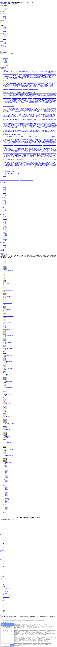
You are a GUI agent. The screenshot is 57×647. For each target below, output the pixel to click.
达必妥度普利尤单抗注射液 (24, 630)
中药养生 (4, 36)
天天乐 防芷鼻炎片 (6, 283)
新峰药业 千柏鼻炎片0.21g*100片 (34, 96)
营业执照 (19, 620)
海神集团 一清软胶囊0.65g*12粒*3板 (44, 100)
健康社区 (6, 3)
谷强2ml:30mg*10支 (52, 76)
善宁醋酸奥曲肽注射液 (29, 633)
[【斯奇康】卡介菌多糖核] (5, 461)
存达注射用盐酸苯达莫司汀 (29, 632)
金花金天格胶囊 (25, 640)
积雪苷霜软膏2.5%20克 (45, 95)
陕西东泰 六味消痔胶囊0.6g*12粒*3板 (27, 148)
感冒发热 (4, 119)
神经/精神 (43, 119)
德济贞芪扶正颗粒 (20, 627)
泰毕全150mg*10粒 (35, 99)
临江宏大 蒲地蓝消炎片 (7, 348)
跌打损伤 (4, 92)
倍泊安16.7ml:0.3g (34, 75)
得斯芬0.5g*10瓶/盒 (43, 74)
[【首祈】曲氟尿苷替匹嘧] (5, 308)
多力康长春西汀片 (34, 634)
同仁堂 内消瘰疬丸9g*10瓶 (27, 150)
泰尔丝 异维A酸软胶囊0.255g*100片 (15, 150)
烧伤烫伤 (8, 92)
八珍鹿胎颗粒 (40, 639)
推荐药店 (10, 3)
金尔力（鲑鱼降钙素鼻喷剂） (23, 161)
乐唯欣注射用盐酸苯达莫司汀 (41, 632)
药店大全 (4, 29)
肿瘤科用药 (6, 120)
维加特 (38, 637)
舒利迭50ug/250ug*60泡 (36, 95)
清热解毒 (19, 92)
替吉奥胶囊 (42, 637)
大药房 (1, 180)
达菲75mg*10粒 (38, 94)
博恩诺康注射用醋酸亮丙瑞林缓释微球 (29, 644)
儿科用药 (28, 119)
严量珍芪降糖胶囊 (36, 643)
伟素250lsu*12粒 (26, 83)
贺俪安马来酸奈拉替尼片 (39, 638)
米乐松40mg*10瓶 (8, 74)
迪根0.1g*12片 (5, 99)
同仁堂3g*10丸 (24, 98)
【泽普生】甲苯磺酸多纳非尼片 (15, 640)
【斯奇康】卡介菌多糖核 (7, 462)
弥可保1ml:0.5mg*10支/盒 (16, 71)
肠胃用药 (8, 106)
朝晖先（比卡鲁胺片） (33, 161)
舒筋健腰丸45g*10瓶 (10, 156)
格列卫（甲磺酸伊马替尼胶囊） (33, 165)
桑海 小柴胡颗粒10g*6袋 (11, 102)
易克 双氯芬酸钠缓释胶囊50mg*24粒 (15, 99)
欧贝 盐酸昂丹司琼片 (7, 322)
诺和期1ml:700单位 (14, 89)
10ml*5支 (17, 82)
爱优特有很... (5, 65)
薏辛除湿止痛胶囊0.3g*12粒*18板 (45, 154)
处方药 (6, 514)
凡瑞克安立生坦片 (52, 644)
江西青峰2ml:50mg (41, 71)
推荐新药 (2, 586)
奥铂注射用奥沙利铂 (30, 638)
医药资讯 (4, 42)
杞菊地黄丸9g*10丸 (36, 156)
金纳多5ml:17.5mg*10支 (11, 85)
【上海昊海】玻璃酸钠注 (7, 368)
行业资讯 (4, 28)
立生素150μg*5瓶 (26, 86)
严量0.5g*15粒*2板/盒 (45, 153)
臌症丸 (35, 163)
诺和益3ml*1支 (19, 85)
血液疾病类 (15, 120)
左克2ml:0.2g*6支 (53, 87)
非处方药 (6, 515)
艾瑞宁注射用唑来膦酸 (23, 164)
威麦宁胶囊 (7, 162)
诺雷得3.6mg (22, 78)
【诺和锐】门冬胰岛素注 (7, 394)
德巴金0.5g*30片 (33, 86)
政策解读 (4, 43)
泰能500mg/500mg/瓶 (27, 74)
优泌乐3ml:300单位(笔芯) (23, 87)
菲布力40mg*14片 (36, 153)
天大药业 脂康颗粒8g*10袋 (23, 154)
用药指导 (4, 34)
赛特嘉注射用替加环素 (46, 627)
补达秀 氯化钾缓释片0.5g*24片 (44, 149)
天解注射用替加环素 (38, 628)
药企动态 (4, 46)
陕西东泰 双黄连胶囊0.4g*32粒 (14, 100)
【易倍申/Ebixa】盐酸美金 (8, 316)
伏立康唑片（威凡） (23, 163)
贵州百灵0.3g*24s (31, 98)
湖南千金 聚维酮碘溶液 (7, 342)
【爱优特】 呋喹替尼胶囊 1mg (27, 166)
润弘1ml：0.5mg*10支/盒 (11, 153)
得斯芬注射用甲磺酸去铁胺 (49, 641)
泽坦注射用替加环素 (29, 628)
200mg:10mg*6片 (11, 77)
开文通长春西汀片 (41, 626)
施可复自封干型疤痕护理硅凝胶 (47, 164)
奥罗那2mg (28, 82)
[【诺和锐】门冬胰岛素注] (5, 393)
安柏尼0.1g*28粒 (34, 85)
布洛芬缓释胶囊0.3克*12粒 (13, 95)
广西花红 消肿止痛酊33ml (47, 96)
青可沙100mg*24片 (10, 86)
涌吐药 (31, 119)
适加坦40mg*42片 (17, 84)
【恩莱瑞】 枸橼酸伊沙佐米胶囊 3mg (13, 166)
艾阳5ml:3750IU (15, 87)
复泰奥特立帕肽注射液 (27, 643)
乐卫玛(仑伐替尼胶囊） (36, 162)
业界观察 (4, 47)
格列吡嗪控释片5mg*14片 (33, 154)
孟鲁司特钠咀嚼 (28, 637)
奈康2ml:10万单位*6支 (40, 77)
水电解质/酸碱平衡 (25, 120)
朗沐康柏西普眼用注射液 (43, 644)
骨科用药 (12, 106)
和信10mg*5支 (25, 72)
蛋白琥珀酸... (5, 62)
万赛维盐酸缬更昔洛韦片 (48, 639)
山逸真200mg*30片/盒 (51, 74)
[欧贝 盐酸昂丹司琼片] (5, 321)
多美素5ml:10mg (13, 83)
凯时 (52, 637)
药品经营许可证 (31, 620)
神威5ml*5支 (18, 94)
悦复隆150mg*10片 (25, 94)
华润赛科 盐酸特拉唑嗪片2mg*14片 (35, 102)
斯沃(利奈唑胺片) (38, 159)
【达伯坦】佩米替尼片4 (7, 436)
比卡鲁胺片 (48, 637)
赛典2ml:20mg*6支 (10, 78)
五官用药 (20, 119)
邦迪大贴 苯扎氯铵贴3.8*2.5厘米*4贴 (49, 98)
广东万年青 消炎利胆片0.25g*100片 (11, 149)
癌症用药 (35, 120)
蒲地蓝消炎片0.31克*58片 (8, 96)
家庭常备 (2, 182)
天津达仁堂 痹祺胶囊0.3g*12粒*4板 (47, 156)
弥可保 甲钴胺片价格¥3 (7, 442)
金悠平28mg (10, 87)
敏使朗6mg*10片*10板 (27, 99)
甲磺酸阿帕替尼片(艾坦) (17, 625)
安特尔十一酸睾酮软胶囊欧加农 (16, 631)
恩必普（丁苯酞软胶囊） (46, 162)
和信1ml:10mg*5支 (45, 72)
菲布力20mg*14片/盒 (29, 153)
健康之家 (2, 3)
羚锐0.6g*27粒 (42, 99)
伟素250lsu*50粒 (33, 83)
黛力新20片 (6, 95)
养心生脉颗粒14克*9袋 (23, 96)
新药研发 (4, 35)
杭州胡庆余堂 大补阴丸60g (33, 149)
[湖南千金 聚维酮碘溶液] (5, 341)
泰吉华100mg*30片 (41, 82)
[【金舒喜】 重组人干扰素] (5, 454)
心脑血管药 (39, 119)
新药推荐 (2, 197)
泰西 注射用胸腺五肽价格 (8, 296)
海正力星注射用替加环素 (19, 628)
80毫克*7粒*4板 (53, 95)
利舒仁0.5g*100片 (24, 84)
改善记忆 (16, 134)
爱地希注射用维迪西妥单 (46, 643)
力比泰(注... (5, 64)
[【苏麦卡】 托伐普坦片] (5, 360)
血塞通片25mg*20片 (48, 155)
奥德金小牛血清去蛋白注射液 (31, 626)
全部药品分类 (3, 68)
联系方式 (4, 9)
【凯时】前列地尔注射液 (7, 403)
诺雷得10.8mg (16, 78)
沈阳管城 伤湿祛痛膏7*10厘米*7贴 (30, 101)
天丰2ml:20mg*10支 (32, 76)
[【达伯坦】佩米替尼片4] (5, 435)
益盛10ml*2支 (19, 76)
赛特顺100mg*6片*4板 (26, 85)
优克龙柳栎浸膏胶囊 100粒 (14, 165)
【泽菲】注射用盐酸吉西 (7, 387)
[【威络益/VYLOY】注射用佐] (5, 422)
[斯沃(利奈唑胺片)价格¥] (5, 354)
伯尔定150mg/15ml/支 (47, 86)
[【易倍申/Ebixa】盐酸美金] (5, 315)
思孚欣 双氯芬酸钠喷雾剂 (51, 636)
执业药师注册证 (6, 620)
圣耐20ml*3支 (25, 76)
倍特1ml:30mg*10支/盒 (20, 153)
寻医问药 (4, 31)
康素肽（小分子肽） (7, 159)
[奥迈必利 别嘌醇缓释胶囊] (5, 269)
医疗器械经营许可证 (40, 620)
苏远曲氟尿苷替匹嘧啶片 (30, 641)
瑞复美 (54, 637)
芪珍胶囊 (15, 162)
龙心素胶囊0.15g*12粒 (18, 156)
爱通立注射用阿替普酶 (45, 631)
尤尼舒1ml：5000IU (35, 74)
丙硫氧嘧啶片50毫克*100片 (8, 148)
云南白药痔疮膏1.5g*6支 (22, 149)
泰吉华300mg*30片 (34, 82)
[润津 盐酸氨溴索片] (5, 328)
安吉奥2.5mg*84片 (48, 83)
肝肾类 (4, 232)
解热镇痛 (31, 92)
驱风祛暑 (27, 92)
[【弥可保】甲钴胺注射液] (5, 428)
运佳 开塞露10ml (17, 148)
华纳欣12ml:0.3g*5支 (7, 89)
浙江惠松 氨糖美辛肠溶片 (8, 290)
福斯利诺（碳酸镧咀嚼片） (50, 163)
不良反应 (4, 39)
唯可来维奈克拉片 (46, 628)
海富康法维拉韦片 (42, 630)
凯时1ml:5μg (8, 71)
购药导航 (4, 17)
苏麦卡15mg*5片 (48, 99)
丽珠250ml (20, 89)
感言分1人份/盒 (23, 100)
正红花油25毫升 (16, 96)
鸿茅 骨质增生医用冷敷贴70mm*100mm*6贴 (18, 151)
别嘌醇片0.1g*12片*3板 (28, 156)
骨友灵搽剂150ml (38, 98)
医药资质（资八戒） (24, 636)
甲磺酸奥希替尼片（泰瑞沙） (27, 624)
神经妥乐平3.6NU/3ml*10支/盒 (11, 76)
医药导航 (4, 170)
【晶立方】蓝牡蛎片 (7, 164)
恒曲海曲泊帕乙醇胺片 (17, 644)
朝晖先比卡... (5, 59)
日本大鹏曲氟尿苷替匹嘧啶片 (13, 180)
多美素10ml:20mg (19, 83)
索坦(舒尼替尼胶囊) (21, 626)
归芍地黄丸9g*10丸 (20, 155)
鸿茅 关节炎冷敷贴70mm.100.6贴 (33, 151)
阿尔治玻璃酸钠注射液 (27, 631)
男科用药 (35, 119)
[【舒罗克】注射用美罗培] (5, 373)
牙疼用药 (16, 92)
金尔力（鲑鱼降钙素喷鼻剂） (28, 625)
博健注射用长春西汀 (26, 634)
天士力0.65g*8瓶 (45, 76)
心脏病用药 (31, 120)
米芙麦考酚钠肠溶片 (51, 630)
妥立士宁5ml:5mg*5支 (18, 86)
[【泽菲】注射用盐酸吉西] (5, 386)
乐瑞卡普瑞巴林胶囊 (40, 641)
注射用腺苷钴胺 (21, 637)
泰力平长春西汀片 (42, 634)
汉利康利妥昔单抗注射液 (18, 632)
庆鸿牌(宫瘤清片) (30, 163)
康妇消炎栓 (34, 637)
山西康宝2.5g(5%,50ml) (33, 71)
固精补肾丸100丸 (52, 153)
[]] (5, 264)
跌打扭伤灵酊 (39, 636)
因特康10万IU (5, 77)
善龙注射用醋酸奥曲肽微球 (19, 633)
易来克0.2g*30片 (22, 82)
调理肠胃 (4, 134)
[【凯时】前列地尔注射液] (5, 402)
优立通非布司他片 (36, 166)
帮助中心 (4, 16)
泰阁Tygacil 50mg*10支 (10, 72)
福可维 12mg (29, 162)
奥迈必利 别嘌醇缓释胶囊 (8, 270)
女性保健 (19, 134)
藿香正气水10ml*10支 (41, 101)
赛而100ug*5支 (48, 77)
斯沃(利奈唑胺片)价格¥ (7, 355)
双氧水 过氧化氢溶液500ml (31, 100)
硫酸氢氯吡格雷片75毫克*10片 (25, 95)
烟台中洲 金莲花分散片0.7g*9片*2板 (16, 101)
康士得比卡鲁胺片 (6, 595)
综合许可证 (24, 620)
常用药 (2, 207)
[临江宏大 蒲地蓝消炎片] (5, 347)
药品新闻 (4, 26)
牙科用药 (4, 106)
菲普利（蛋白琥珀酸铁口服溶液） (12, 163)
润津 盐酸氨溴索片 (6, 329)
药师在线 (2, 253)
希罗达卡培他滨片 (23, 165)
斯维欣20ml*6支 (32, 94)
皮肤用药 (8, 119)
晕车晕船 (12, 92)
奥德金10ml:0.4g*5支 (13, 75)
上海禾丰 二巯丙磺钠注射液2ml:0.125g (10, 154)
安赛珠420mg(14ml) (46, 87)
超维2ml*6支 (47, 71)
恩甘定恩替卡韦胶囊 (15, 164)
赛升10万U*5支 (18, 77)
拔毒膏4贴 (34, 155)
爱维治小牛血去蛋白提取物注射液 (18, 638)
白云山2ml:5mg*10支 (27, 89)
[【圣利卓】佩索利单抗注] (5, 415)
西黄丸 (43, 636)
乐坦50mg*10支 (39, 76)
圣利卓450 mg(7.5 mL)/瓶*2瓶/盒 (9, 82)
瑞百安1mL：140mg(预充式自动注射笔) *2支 (46, 84)
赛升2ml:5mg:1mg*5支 (42, 75)
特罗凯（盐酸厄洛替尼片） (45, 165)
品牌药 (2, 214)
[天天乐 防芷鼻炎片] (5, 282)
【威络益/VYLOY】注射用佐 (8, 423)
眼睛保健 (8, 134)
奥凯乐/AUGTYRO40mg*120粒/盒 (35, 87)
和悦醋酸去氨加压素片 (32, 639)
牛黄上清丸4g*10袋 (28, 155)
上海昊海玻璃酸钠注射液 (50, 633)
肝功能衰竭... (5, 58)
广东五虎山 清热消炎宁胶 (8, 335)
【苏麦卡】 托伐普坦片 (7, 361)
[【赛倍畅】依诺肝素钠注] (5, 380)
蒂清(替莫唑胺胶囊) (41, 163)
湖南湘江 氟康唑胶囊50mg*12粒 (22, 102)
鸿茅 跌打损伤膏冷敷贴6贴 (45, 151)
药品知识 (4, 27)
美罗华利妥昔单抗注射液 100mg (34, 164)
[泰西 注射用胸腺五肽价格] (5, 295)
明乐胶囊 (11, 162)
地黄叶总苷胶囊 (24, 162)
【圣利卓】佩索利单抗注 (7, 416)
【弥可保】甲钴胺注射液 (7, 429)
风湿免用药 (10, 120)
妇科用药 (24, 119)
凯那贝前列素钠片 (36, 631)
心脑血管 (35, 92)
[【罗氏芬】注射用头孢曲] (5, 302)
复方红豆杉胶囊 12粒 (43, 161)
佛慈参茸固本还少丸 (49, 638)
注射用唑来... (5, 61)
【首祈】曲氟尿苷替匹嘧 (7, 309)
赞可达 (47, 626)
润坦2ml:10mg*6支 (18, 72)
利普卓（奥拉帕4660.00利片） (48, 159)
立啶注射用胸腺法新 (34, 630)
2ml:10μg (4, 71)
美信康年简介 (5, 8)
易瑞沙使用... (5, 56)
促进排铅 (12, 134)
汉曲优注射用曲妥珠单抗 (42, 640)
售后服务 (4, 18)
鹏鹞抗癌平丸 (39, 627)
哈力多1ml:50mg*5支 (41, 83)
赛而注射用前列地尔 (18, 634)
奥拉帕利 (18, 162)
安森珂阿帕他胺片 (32, 640)
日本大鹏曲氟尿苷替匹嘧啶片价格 (26, 180)
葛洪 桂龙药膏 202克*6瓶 (16, 98)
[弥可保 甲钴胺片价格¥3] (5, 441)
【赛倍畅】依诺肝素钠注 (7, 381)
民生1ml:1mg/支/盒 (38, 72)
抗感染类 (19, 120)
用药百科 (4, 37)
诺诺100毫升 (8, 98)
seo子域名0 (5, 180)
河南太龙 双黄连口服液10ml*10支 (49, 102)
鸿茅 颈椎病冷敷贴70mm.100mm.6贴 (40, 150)
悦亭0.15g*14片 (38, 148)
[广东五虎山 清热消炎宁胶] (5, 334)
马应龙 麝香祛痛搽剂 (7, 277)
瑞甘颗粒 (12, 159)
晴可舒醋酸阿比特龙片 (22, 639)
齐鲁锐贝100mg (40, 86)
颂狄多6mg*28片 (31, 72)
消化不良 (23, 92)
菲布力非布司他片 (18, 645)
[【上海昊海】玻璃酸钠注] (5, 367)
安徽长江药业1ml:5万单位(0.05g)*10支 (28, 77)
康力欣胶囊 (51, 626)
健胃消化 (16, 119)
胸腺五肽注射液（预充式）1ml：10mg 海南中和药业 (25, 159)
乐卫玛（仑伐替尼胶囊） (16, 624)
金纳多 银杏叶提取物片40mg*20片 (9, 94)
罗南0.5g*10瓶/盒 (34, 89)
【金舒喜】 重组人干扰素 (8, 455)
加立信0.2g (21, 74)
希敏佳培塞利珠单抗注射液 (30, 627)
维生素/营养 (47, 119)
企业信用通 (16, 636)
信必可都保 (14, 637)
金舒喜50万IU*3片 (24, 71)
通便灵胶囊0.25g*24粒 (11, 155)
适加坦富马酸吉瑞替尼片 (39, 633)
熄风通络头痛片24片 (40, 155)
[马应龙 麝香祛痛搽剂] (5, 275)
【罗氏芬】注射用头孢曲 (7, 303)
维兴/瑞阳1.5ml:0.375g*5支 (47, 94)
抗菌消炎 (38, 92)
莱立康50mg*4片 (15, 74)
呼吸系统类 (12, 119)
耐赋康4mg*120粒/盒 (42, 85)
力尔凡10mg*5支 (6, 75)
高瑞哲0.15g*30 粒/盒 (49, 82)
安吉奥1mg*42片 (10, 84)
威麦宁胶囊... (5, 60)
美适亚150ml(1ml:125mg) (33, 84)
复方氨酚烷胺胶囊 (32, 636)
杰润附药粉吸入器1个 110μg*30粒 (24, 75)
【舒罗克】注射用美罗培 (7, 374)
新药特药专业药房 (4, 2)
